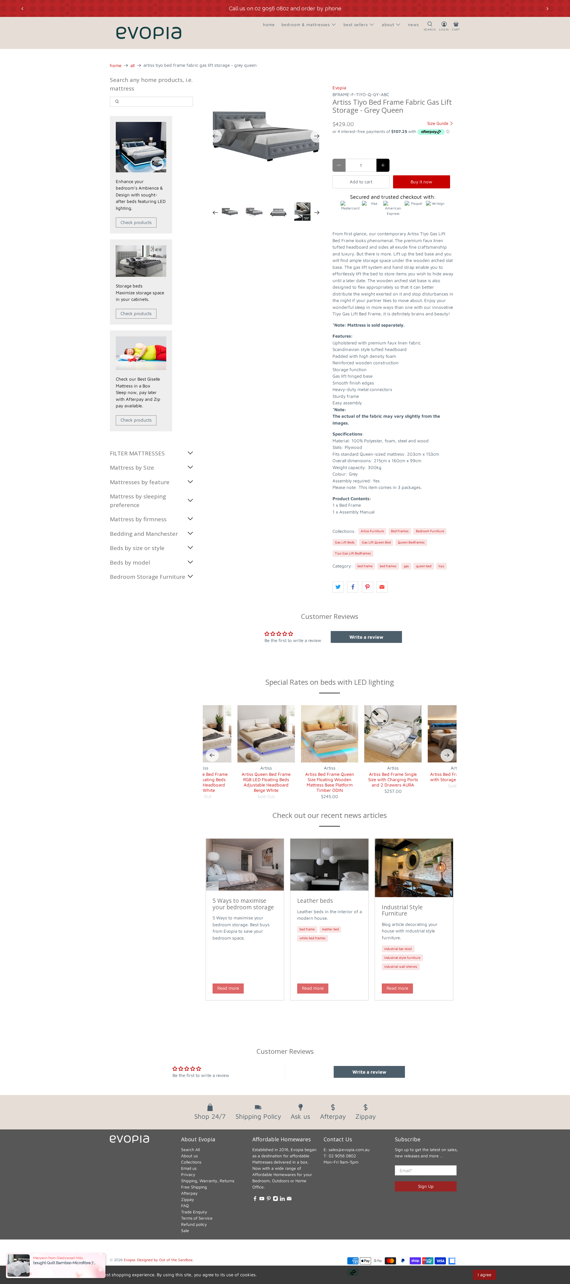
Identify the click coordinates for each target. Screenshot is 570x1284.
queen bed (423, 566)
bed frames (388, 566)
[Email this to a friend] (382, 587)
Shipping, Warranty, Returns (207, 1180)
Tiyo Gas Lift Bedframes (353, 553)
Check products (136, 222)
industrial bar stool (398, 949)
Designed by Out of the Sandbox (165, 1260)
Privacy (188, 1174)
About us (189, 1155)
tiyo (441, 566)
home (269, 24)
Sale (185, 1230)
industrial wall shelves (400, 966)
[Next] (317, 136)
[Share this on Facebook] (352, 587)
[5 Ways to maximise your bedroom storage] (245, 865)
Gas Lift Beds (344, 542)
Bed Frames (399, 531)
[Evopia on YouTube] (262, 1199)
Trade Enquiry (194, 1211)
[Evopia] (148, 33)
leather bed (330, 929)
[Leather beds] (329, 865)
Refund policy (194, 1224)
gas (406, 566)
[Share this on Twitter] (338, 587)
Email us (189, 1168)
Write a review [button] (366, 637)
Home (115, 65)
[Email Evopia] (289, 1199)
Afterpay (189, 1193)
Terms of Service (197, 1218)
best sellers (355, 24)
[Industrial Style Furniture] (414, 868)
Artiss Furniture (372, 531)
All (132, 65)
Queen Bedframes (411, 542)
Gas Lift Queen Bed (376, 542)
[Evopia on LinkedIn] (282, 1199)
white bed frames (312, 938)
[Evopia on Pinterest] (268, 1199)
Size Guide (438, 123)
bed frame (365, 566)
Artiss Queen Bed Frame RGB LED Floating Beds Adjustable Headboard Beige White (266, 782)
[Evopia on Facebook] (255, 1199)
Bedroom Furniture (430, 531)
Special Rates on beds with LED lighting (329, 682)
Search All (190, 1149)
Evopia (339, 87)
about (388, 24)
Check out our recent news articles (330, 815)
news (413, 24)
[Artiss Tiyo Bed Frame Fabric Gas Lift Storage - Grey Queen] (266, 136)
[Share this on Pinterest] (367, 587)
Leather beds (315, 901)
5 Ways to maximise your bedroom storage (243, 904)
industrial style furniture (402, 957)
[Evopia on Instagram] (275, 1199)
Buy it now (421, 181)
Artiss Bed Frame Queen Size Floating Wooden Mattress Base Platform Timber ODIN (329, 782)
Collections (191, 1161)
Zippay (187, 1199)
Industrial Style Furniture (402, 910)
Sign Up (426, 1186)
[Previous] (215, 136)
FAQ (185, 1205)
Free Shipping (194, 1186)
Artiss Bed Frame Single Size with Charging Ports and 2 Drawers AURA (393, 779)
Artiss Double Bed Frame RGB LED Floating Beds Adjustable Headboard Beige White (203, 782)
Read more (228, 988)
